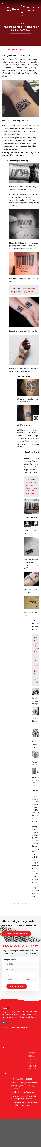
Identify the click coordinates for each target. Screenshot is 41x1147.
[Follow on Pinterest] (7, 1022)
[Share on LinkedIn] (30, 904)
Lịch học (31, 1056)
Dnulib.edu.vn (27, 1099)
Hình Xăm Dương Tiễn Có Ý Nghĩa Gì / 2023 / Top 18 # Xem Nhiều (36, 662)
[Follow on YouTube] (11, 1023)
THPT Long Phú (8, 1037)
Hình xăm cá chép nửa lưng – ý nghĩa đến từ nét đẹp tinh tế (31, 488)
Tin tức (33, 9)
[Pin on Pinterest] (26, 904)
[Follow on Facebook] (3, 1022)
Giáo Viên (28, 9)
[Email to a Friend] (22, 904)
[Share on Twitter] (18, 904)
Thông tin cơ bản (9, 960)
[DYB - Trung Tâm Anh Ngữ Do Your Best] (2, 3)
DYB (14, 1027)
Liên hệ (30, 1063)
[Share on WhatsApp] (10, 904)
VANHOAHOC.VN (17, 1103)
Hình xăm (20, 24)
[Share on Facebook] (14, 904)
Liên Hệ (37, 9)
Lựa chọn (6, 975)
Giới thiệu (31, 1053)
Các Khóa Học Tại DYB (23, 9)
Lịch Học (15, 9)
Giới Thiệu (8, 9)
